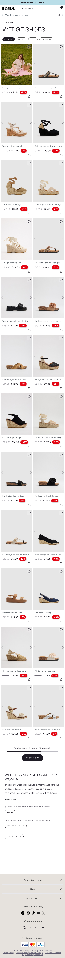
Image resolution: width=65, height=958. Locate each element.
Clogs (33, 39)
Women (22, 8)
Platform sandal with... (13, 612)
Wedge (21, 39)
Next (29, 64)
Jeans (10, 812)
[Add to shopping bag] (29, 96)
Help (32, 889)
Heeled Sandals (15, 826)
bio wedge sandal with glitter (48, 263)
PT (36, 928)
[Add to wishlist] (29, 46)
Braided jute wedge (11, 729)
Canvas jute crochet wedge (48, 204)
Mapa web (38, 955)
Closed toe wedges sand (14, 671)
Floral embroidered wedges (48, 437)
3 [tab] (7, 46)
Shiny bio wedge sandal (46, 88)
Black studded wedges (13, 496)
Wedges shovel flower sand (48, 321)
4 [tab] (8, 46)
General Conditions (53, 953)
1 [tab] (4, 46)
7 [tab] (13, 46)
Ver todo (8, 39)
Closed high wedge (11, 437)
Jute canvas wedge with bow (49, 146)
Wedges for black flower (46, 496)
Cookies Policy (22, 953)
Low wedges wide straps (14, 379)
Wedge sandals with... (12, 263)
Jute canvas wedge (11, 204)
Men (30, 8)
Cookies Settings (36, 953)
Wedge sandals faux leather (15, 321)
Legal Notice (27, 955)
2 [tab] (5, 46)
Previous (4, 64)
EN (42, 928)
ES (30, 928)
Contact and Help (33, 880)
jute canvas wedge (44, 612)
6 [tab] (12, 46)
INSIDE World (32, 898)
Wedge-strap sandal (12, 146)
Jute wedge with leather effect (50, 554)
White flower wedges (45, 671)
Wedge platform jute (12, 88)
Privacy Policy (8, 953)
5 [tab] (10, 46)
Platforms (46, 39)
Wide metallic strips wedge (47, 729)
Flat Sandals (14, 837)
